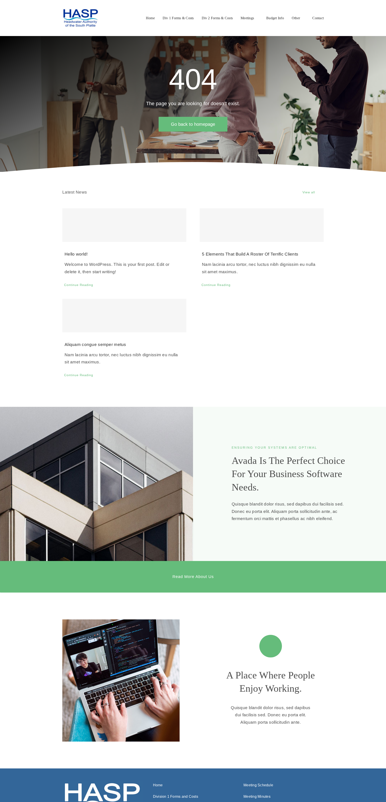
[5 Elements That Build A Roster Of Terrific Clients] (262, 225)
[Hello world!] (124, 225)
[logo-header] (80, 10)
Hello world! (76, 254)
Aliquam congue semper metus (95, 344)
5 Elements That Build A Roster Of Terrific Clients (250, 254)
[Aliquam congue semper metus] (124, 315)
